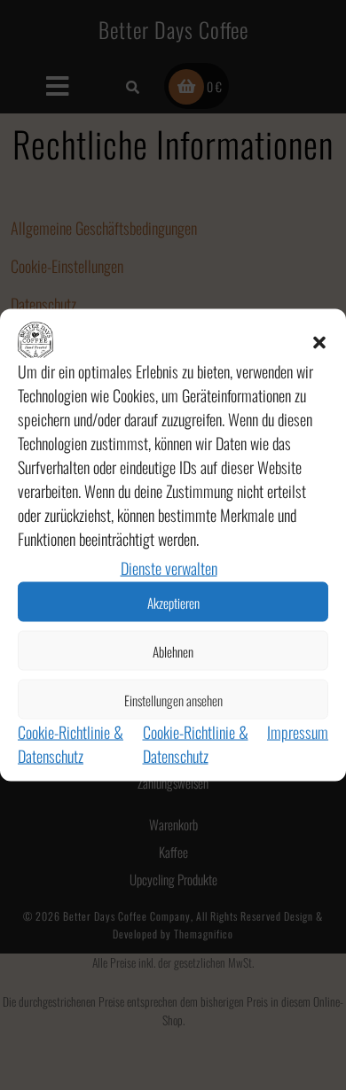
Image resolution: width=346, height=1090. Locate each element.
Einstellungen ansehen (173, 699)
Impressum (297, 732)
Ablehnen (173, 650)
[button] (319, 340)
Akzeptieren (173, 601)
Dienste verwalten (169, 568)
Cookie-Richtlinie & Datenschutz (70, 743)
